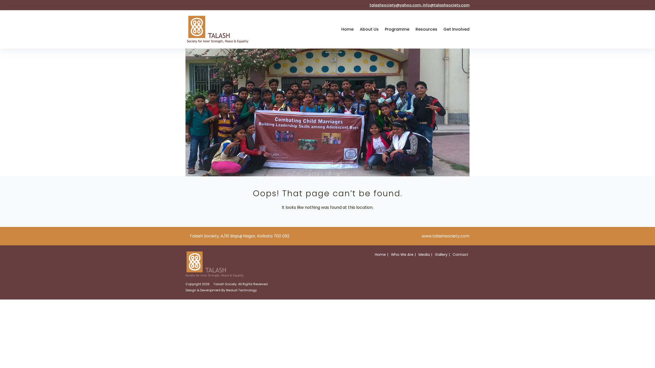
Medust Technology (241, 290)
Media (424, 254)
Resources (426, 29)
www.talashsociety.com (446, 236)
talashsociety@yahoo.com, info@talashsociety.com (419, 5)
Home (347, 29)
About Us (369, 29)
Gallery (441, 254)
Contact (460, 254)
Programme (397, 29)
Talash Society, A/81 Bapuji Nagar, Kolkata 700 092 (239, 236)
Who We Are (402, 254)
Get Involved (456, 29)
